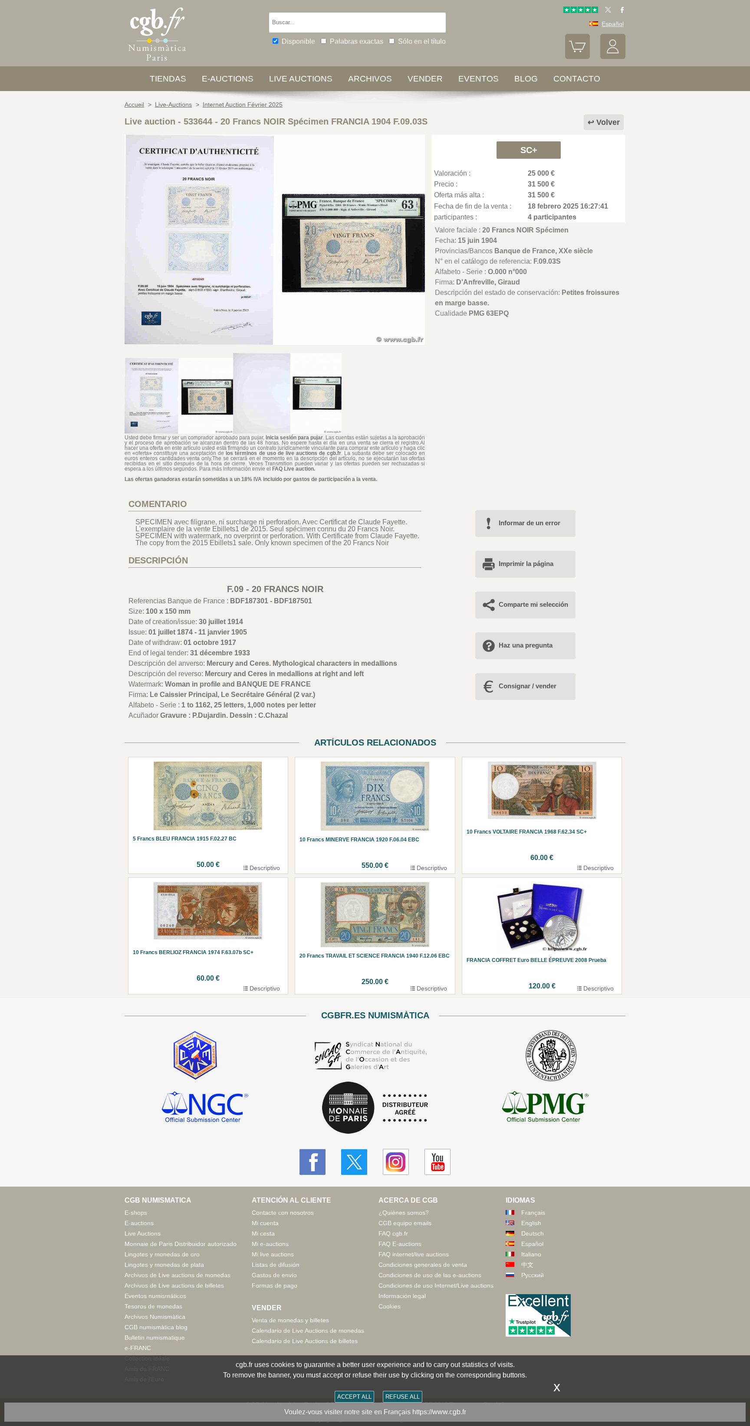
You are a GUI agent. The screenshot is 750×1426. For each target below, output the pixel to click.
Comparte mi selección (533, 604)
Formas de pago (274, 1285)
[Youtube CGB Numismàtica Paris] (437, 1162)
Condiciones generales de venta (422, 1264)
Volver (608, 122)
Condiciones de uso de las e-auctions (429, 1275)
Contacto (576, 78)
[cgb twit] (606, 10)
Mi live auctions (273, 1254)
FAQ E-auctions (399, 1243)
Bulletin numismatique (155, 1337)
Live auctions (300, 78)
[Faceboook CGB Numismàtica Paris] (312, 1162)
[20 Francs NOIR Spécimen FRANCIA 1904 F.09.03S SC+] (275, 342)
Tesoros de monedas (153, 1306)
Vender (425, 78)
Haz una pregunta (526, 645)
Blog (526, 78)
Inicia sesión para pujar (294, 438)
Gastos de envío (274, 1275)
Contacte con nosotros (283, 1212)
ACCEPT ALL (354, 1396)
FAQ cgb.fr (393, 1233)
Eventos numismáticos (155, 1295)
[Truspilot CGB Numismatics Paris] (580, 10)
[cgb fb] (620, 10)
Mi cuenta (265, 1223)
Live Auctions (143, 1233)
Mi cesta (263, 1233)
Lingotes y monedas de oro (162, 1254)
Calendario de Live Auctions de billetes (305, 1341)
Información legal (402, 1295)
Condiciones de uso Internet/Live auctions (435, 1285)
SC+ (528, 150)
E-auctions (227, 78)
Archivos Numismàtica (155, 1316)
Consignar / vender (527, 686)
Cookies (389, 1306)
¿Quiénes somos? (403, 1212)
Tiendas (168, 78)
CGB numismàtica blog (156, 1327)
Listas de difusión (275, 1264)
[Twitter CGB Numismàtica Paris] (354, 1162)
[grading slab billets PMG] (545, 1108)
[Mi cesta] (577, 56)
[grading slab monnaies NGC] (204, 1108)
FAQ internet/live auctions (413, 1254)
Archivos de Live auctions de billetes (174, 1285)
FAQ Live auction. (293, 469)
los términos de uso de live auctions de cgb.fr (283, 453)
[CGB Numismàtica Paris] (157, 62)
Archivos (370, 78)
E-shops (136, 1212)
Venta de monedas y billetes (290, 1320)
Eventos (478, 78)
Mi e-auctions (270, 1243)
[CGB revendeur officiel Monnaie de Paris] (375, 1108)
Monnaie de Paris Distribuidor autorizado (181, 1243)
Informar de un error (529, 523)
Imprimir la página (526, 563)
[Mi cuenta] (612, 56)
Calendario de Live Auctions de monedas (308, 1330)
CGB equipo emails (404, 1223)
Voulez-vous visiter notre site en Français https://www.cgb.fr (375, 1412)
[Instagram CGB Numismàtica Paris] (396, 1162)
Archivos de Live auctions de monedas (177, 1275)
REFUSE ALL (402, 1396)
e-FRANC (138, 1347)
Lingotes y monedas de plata (164, 1264)
